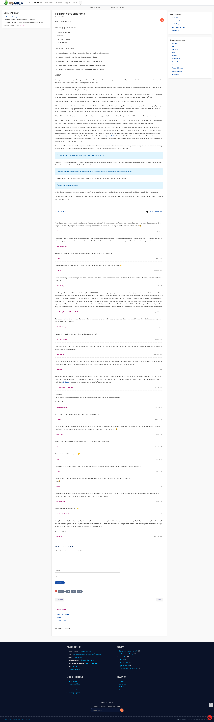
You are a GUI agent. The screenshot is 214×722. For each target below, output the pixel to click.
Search (75, 3)
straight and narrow (87, 651)
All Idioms (59, 3)
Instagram (122, 684)
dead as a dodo (63, 614)
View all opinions (74, 669)
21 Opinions (62, 211)
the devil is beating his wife (128, 651)
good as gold (78, 657)
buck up (60, 617)
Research (72, 687)
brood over (175, 30)
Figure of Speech (177, 68)
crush (75, 666)
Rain (79, 591)
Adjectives (175, 43)
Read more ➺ (23, 25)
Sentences (175, 65)
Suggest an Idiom (74, 684)
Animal (61, 591)
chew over (175, 18)
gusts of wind (111, 136)
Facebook (122, 681)
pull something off (177, 21)
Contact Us (16, 719)
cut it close (175, 24)
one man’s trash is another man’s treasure (87, 654)
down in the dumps (87, 660)
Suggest (67, 3)
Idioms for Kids (74, 690)
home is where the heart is (128, 669)
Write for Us (73, 681)
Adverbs (174, 56)
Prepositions (176, 59)
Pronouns (175, 49)
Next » (160, 600)
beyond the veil (91, 663)
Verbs (174, 53)
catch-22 (122, 660)
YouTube (122, 687)
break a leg (122, 657)
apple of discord (124, 666)
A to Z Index (38, 3)
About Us (8, 719)
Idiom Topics (49, 3)
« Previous (59, 600)
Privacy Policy (26, 719)
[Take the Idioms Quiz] (209, 717)
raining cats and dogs (126, 654)
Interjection (175, 74)
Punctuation (176, 62)
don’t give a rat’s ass (178, 27)
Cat (68, 591)
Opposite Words (177, 71)
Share (211, 706)
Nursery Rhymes (74, 693)
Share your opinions (156, 211)
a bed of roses (123, 663)
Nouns (174, 46)
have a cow (61, 621)
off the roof (66, 382)
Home (29, 3)
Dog (73, 591)
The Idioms (191, 719)
